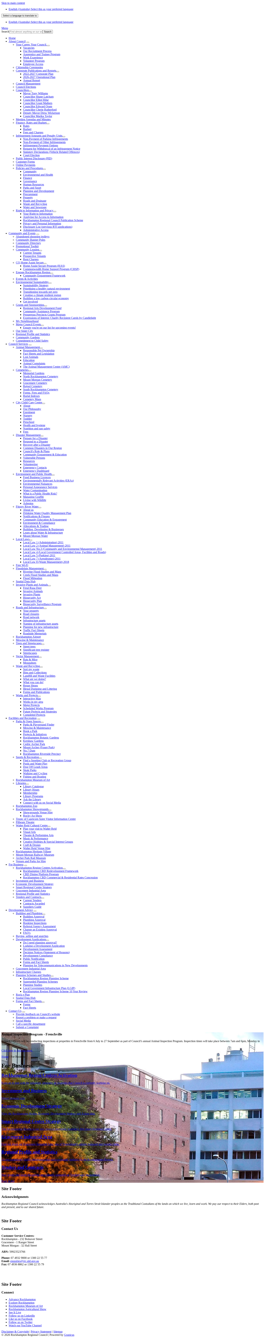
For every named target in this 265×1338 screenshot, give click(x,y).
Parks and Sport (32, 187)
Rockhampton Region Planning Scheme (46, 978)
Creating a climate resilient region (42, 295)
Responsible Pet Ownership (39, 350)
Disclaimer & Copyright (15, 1331)
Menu (4, 28)
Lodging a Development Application (44, 945)
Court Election (31, 155)
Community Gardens (28, 337)
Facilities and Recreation (23, 718)
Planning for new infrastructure (40, 627)
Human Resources (33, 184)
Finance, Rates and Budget (31, 122)
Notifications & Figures (36, 516)
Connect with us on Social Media (42, 802)
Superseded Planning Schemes (40, 981)
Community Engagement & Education (45, 454)
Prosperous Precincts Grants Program (44, 314)
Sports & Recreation (27, 757)
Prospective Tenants (34, 256)
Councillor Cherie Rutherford (40, 109)
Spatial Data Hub (26, 581)
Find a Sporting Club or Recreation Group (47, 760)
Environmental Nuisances (37, 483)
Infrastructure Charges (28, 971)
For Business (16, 864)
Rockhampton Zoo (26, 805)
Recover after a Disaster (36, 444)
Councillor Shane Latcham (38, 96)
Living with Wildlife (34, 500)
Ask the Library (32, 799)
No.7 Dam (29, 750)
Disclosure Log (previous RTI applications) (47, 226)
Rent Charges (31, 259)
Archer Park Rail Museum (31, 858)
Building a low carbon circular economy (46, 298)
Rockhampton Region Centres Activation (39, 867)
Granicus (69, 1334)
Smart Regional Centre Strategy (34, 887)
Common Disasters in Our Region (42, 448)
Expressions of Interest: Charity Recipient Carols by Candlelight (59, 317)
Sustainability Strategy (35, 285)
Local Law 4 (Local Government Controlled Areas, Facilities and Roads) (64, 552)
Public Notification (34, 958)
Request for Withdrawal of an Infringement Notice (51, 148)
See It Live (15, 1312)
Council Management (28, 83)
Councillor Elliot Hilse (36, 99)
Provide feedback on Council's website (38, 1014)
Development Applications (31, 939)
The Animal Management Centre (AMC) (46, 366)
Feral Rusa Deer (32, 587)
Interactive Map (32, 698)
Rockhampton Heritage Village (33, 851)
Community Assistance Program (41, 311)
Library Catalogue (33, 786)
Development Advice (21, 910)
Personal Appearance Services (40, 487)
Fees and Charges (33, 132)
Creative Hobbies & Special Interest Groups (48, 841)
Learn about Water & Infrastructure (43, 532)
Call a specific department (30, 1023)
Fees (25, 431)
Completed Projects (34, 714)
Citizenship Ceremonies (29, 67)
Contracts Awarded (34, 903)
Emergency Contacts (35, 467)
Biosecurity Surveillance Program (42, 604)
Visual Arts (29, 831)
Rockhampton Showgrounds (32, 809)
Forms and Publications (36, 692)
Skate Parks (29, 770)
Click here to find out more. (17, 1050)
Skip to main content (13, 3)
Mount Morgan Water (35, 535)
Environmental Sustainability (32, 282)
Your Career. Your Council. (31, 44)
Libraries (21, 783)
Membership (30, 792)
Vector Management (27, 656)
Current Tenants (32, 252)
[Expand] (27, 42)
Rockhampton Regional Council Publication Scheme (53, 220)
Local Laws (22, 539)
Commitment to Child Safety (32, 340)
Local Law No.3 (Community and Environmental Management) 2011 (62, 548)
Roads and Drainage (34, 200)
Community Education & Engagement (45, 519)
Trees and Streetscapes (28, 643)
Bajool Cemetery (32, 386)
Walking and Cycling (35, 773)
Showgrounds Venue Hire (38, 812)
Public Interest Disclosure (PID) (34, 158)
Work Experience (33, 57)
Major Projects (31, 705)
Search (5, 31)
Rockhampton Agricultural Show (27, 1309)
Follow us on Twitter (20, 1322)
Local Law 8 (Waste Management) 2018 (46, 561)
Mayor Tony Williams (35, 93)
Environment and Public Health (34, 474)
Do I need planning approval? (40, 942)
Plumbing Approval (34, 919)
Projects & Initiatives (35, 734)
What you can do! (33, 682)
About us (28, 509)
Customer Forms (25, 161)
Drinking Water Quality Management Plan (47, 513)
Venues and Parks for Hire (31, 861)
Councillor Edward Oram (37, 106)
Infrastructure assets (34, 620)
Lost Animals (30, 356)
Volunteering (30, 464)
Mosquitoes (29, 662)
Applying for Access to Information (43, 217)
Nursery (27, 415)
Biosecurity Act (32, 597)
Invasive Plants (31, 594)
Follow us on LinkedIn (22, 1315)
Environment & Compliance (39, 522)
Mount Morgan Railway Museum (35, 854)
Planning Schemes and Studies (33, 975)
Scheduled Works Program (38, 708)
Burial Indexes (31, 395)
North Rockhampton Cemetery (40, 376)
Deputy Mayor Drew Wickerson (41, 112)
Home (4, 1056)
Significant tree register (36, 649)
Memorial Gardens (33, 373)
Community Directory (28, 243)
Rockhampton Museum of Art (33, 779)
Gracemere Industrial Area (31, 890)
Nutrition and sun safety (36, 428)
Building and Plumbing (29, 913)
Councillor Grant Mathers (37, 103)
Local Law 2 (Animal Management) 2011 (46, 545)
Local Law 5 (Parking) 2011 (39, 555)
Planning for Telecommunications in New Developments (55, 965)
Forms (26, 1004)
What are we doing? (34, 679)
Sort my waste (31, 669)
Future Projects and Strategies (40, 711)
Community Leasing (27, 249)
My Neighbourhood (27, 321)
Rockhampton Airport (28, 636)
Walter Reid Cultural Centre (32, 825)
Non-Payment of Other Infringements (44, 142)
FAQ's (26, 932)
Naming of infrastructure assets (40, 623)
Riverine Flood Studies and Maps (42, 571)
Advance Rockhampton (22, 1299)
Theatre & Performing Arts (38, 835)
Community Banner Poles (30, 239)
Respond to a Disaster (35, 441)
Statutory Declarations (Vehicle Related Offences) (51, 151)
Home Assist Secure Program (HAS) (44, 265)
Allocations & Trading (35, 526)
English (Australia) (41, 9)
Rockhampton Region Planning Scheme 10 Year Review (55, 991)
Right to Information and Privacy (34, 210)
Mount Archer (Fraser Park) (39, 747)
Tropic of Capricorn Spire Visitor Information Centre (46, 818)
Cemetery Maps (32, 399)
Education (29, 360)
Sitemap (58, 1331)
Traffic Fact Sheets (33, 630)
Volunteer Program (34, 60)
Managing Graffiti (33, 496)
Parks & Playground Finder (38, 724)
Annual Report (31, 80)
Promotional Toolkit (27, 246)
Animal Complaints (34, 363)
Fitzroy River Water (27, 506)
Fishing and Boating (34, 776)
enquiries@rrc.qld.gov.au (24, 1261)
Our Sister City (24, 330)
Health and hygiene (34, 425)
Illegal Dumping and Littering (40, 688)
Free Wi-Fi (22, 565)
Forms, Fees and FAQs (36, 392)
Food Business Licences (37, 477)
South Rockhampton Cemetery (40, 389)
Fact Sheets (29, 1007)
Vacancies (28, 47)
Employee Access (33, 64)
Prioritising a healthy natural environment (46, 288)
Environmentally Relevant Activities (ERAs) (48, 480)
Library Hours (31, 789)
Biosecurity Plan (32, 600)
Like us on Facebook (21, 1318)
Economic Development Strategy (35, 884)
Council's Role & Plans (36, 451)
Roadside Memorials (35, 633)
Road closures (31, 613)
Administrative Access (35, 230)
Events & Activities (27, 278)
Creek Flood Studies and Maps (40, 574)
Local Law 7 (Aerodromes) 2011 (42, 558)
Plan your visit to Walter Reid (40, 828)
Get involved (30, 301)
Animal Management (28, 347)
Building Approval (33, 916)
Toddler (27, 418)
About (26, 405)
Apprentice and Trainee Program (41, 54)
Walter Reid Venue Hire (36, 848)
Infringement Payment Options (40, 145)
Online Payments (25, 164)
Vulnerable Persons (34, 457)
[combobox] (19, 16)
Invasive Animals (33, 591)
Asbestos (28, 503)
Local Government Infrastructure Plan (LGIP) (49, 988)
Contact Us (15, 1010)
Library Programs (33, 796)
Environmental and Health (38, 174)
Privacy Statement (41, 1331)
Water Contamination (35, 490)
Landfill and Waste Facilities (39, 675)
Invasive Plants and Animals (32, 584)
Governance (30, 181)
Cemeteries (22, 369)
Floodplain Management (30, 568)
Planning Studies (32, 984)
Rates (26, 125)
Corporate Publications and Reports (36, 70)
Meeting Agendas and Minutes (33, 119)
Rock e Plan (23, 994)
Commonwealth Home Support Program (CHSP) (51, 269)
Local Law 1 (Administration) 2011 (43, 542)
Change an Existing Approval (40, 929)
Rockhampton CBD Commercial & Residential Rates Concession (60, 877)
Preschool (28, 422)
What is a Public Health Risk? (40, 493)
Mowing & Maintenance (30, 640)
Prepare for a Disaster (35, 438)
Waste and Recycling (35, 204)
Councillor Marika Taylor (37, 116)
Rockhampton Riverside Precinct (42, 753)
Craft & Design (32, 845)
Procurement (30, 194)
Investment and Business (30, 880)
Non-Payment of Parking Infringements (45, 138)
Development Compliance (38, 955)
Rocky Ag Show (32, 815)
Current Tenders (32, 900)
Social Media (23, 1020)
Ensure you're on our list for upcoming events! (49, 327)
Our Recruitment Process (37, 51)
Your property (31, 610)
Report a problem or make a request (36, 1017)
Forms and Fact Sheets (36, 962)
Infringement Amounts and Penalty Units (39, 135)
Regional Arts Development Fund (42, 308)
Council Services (18, 343)
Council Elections (26, 86)
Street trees (29, 646)
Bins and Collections (35, 672)
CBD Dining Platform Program (41, 874)
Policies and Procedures (29, 168)
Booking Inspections (35, 923)
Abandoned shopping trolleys (32, 236)
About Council (17, 41)
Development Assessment (37, 949)
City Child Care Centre (29, 402)
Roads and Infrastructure (30, 607)
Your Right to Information (38, 213)
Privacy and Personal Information (42, 223)
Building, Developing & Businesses (43, 529)
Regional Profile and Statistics (33, 334)
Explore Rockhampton (21, 1302)
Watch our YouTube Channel (25, 1325)
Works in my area (33, 701)
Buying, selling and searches (32, 936)
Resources (29, 461)
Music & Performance (35, 838)
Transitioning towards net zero (40, 291)
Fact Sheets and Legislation (38, 353)
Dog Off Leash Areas (35, 766)
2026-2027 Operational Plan (39, 77)
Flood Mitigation (32, 578)
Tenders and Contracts (28, 897)
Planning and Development (38, 191)
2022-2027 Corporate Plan (38, 73)
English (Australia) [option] (41, 21)
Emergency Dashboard (36, 470)
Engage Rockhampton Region (33, 272)
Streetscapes (30, 653)
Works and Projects (27, 695)
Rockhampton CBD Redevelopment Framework (50, 871)
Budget (27, 129)
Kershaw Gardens (33, 740)
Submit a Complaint (27, 1027)
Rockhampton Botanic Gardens (41, 737)
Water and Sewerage (35, 207)
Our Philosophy (32, 409)
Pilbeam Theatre (25, 822)
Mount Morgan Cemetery (37, 379)
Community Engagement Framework (44, 275)
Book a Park (30, 731)
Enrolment (29, 412)
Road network (31, 617)
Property (28, 197)
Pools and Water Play (35, 763)
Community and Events (22, 233)
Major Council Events (28, 324)
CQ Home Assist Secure (30, 262)
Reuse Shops (30, 685)
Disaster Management (28, 435)
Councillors (22, 90)
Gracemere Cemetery (35, 382)
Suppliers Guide (32, 906)
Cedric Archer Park (34, 744)
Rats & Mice (30, 659)
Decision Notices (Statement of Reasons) (46, 952)
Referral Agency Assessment (39, 926)
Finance (27, 177)
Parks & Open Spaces (28, 721)
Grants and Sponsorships (30, 304)
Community (30, 171)
